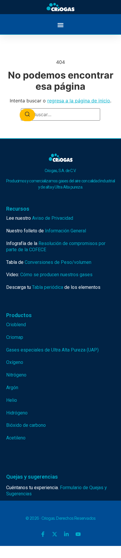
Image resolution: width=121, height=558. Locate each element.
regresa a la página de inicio (78, 101)
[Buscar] (27, 115)
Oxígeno (14, 362)
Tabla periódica (47, 287)
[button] (60, 25)
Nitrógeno (16, 375)
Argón (12, 387)
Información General (65, 231)
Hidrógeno (17, 413)
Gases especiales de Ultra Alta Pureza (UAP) (52, 350)
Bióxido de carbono (26, 425)
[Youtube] (78, 534)
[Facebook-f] (43, 534)
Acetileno (16, 438)
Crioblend (16, 324)
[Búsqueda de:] (60, 114)
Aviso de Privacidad (52, 218)
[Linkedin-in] (66, 534)
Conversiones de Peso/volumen (58, 262)
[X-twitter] (54, 534)
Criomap (14, 337)
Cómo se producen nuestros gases (56, 274)
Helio (11, 400)
